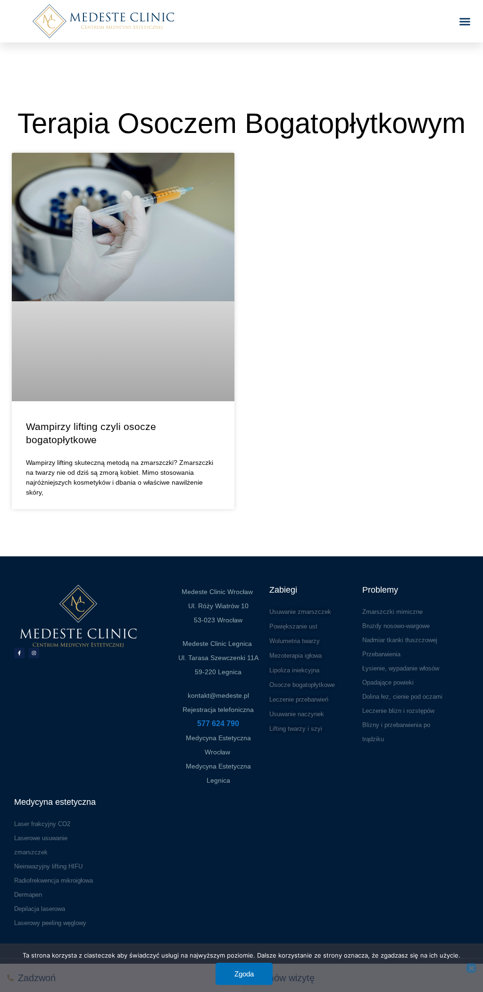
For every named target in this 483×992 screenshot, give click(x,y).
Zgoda (244, 974)
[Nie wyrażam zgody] (471, 968)
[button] (465, 21)
